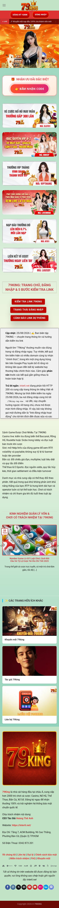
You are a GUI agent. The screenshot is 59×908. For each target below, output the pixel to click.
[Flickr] (40, 887)
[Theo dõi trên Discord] (51, 887)
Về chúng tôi (9, 854)
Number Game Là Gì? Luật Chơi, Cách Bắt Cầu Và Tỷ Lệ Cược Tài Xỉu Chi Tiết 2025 (29, 559)
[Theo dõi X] (18, 887)
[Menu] (4, 5)
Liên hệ (22, 854)
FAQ (33, 858)
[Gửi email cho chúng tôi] (23, 887)
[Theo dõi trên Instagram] (13, 887)
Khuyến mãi (43, 858)
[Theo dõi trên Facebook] (7, 887)
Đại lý (30, 854)
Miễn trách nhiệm (19, 858)
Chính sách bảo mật (46, 854)
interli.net (24, 385)
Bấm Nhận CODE (29, 89)
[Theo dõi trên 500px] (45, 887)
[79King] (29, 5)
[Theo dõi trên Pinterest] (29, 887)
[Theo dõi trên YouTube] (35, 887)
